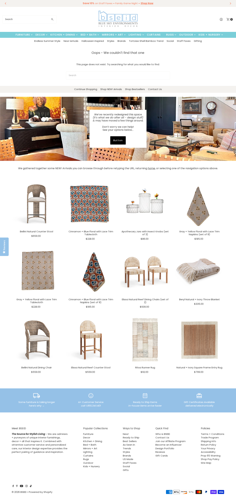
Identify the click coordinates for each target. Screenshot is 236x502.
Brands (122, 41)
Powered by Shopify (40, 492)
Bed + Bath (88, 35)
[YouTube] (21, 486)
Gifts (126, 470)
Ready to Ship (131, 437)
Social (170, 41)
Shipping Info (208, 441)
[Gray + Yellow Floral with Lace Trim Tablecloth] (36, 271)
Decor (40, 35)
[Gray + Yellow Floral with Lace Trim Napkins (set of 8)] (199, 203)
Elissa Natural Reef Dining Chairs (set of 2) (145, 301)
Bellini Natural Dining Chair (36, 367)
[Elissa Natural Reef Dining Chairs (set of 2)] (145, 271)
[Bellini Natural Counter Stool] (36, 203)
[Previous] (5, 3)
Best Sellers (130, 441)
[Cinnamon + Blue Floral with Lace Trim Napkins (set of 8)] (91, 271)
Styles (110, 41)
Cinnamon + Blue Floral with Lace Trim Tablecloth (91, 233)
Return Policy (208, 444)
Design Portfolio (164, 448)
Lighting (135, 35)
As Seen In (129, 444)
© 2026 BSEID (19, 492)
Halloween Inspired (93, 41)
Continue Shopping (85, 89)
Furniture (23, 35)
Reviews (160, 452)
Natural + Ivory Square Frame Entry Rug (199, 367)
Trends (127, 448)
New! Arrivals (71, 41)
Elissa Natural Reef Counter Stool (90, 367)
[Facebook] (13, 486)
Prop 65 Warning (210, 455)
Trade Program (210, 437)
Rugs (170, 35)
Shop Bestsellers (135, 89)
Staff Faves (184, 41)
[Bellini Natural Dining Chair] (36, 340)
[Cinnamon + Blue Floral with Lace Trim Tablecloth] (91, 203)
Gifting (198, 41)
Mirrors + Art (112, 35)
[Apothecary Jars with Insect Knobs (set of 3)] (145, 203)
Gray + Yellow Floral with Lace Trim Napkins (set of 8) (199, 233)
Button (118, 140)
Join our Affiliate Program (170, 441)
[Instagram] (26, 486)
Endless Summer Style (47, 41)
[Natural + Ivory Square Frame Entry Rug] (199, 340)
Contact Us (155, 89)
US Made (128, 459)
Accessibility (208, 452)
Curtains (154, 35)
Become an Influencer (168, 444)
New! (126, 434)
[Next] (230, 3)
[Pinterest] (17, 486)
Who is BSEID (162, 434)
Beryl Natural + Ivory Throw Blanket (199, 299)
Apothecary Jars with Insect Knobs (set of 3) (145, 233)
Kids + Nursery (209, 35)
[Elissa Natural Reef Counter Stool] (91, 340)
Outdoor (186, 35)
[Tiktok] (31, 486)
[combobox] (29, 19)
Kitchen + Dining (62, 35)
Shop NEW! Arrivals (111, 89)
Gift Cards (161, 455)
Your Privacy (208, 448)
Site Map (206, 463)
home (151, 168)
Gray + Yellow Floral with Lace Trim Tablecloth (36, 301)
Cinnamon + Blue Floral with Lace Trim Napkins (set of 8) (91, 301)
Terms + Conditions (212, 434)
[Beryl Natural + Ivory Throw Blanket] (199, 271)
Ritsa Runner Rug (145, 367)
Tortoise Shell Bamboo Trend (146, 41)
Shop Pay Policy (210, 459)
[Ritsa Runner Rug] (145, 340)
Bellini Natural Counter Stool (36, 231)
